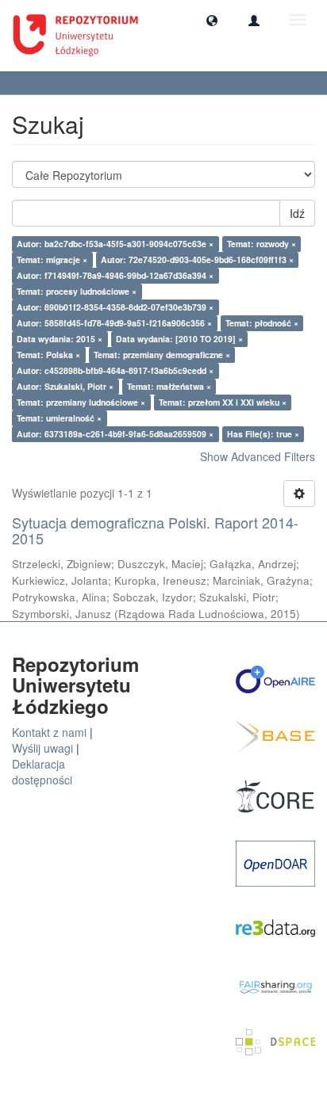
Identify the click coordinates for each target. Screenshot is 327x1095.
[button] (212, 19)
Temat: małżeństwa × (169, 386)
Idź (297, 213)
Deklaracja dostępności (42, 772)
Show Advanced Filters (257, 456)
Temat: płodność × (261, 323)
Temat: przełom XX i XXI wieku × (223, 402)
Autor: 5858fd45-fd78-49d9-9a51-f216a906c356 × (114, 323)
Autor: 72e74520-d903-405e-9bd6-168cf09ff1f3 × (197, 259)
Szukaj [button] (40, 83)
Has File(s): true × (263, 434)
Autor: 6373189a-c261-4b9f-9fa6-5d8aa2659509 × (115, 434)
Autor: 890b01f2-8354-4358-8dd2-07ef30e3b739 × (115, 307)
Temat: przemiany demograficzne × (162, 355)
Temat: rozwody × (261, 244)
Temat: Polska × (48, 355)
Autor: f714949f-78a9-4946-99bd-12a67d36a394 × (115, 275)
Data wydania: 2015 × (59, 339)
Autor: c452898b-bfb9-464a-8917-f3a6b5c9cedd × (115, 370)
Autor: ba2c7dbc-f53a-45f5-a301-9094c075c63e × (115, 244)
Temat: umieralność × (59, 418)
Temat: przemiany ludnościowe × (81, 402)
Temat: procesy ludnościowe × (77, 291)
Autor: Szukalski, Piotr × (65, 386)
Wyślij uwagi (42, 748)
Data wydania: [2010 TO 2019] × (179, 339)
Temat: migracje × (52, 259)
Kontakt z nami (49, 732)
